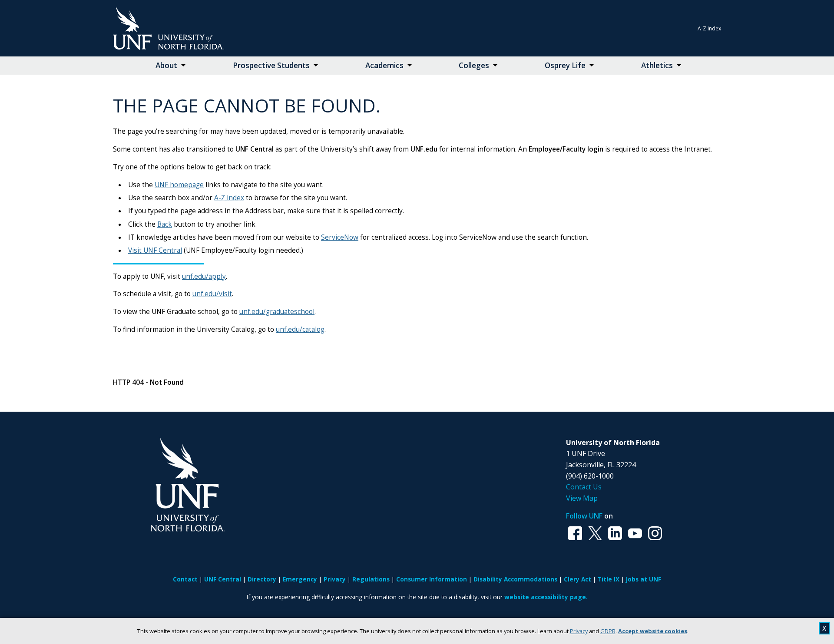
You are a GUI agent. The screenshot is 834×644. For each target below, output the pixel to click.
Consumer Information (431, 579)
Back (164, 224)
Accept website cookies (652, 631)
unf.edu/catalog (300, 329)
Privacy (579, 631)
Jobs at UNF (643, 579)
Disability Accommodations (515, 579)
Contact (185, 579)
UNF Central (222, 579)
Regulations (371, 579)
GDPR (608, 631)
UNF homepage (179, 184)
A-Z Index (709, 28)
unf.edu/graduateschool (276, 311)
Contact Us (584, 487)
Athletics (657, 65)
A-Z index (229, 197)
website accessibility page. (546, 597)
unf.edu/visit (212, 293)
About (166, 65)
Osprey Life (565, 65)
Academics (384, 65)
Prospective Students (271, 65)
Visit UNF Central (155, 250)
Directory (262, 579)
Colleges (474, 65)
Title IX (608, 579)
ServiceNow (339, 237)
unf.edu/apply (204, 276)
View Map (582, 498)
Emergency (300, 579)
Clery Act (577, 579)
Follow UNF (584, 516)
